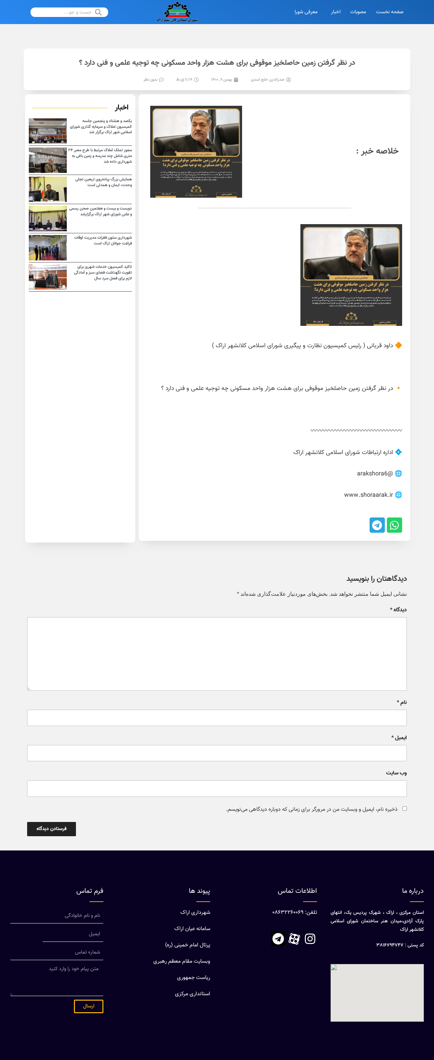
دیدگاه (398, 610)
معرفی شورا (306, 12)
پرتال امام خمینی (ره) (187, 945)
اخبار (335, 12)
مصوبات (358, 12)
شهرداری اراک (195, 912)
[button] (394, 525)
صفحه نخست (389, 12)
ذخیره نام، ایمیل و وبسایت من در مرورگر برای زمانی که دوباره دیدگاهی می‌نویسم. (312, 809)
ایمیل (399, 738)
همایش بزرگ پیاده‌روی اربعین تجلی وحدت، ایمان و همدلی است (103, 182)
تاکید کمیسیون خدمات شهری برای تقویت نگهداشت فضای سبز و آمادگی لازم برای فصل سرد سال (103, 272)
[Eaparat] (294, 939)
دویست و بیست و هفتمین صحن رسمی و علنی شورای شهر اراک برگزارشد (100, 211)
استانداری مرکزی (192, 994)
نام (402, 703)
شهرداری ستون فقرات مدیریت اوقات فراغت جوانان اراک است (103, 241)
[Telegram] (278, 939)
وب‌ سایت (396, 773)
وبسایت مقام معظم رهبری (181, 961)
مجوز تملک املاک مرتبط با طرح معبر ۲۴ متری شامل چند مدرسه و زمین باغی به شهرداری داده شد (100, 156)
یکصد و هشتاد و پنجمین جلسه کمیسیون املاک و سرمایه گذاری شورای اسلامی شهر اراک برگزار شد (101, 127)
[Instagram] (310, 939)
